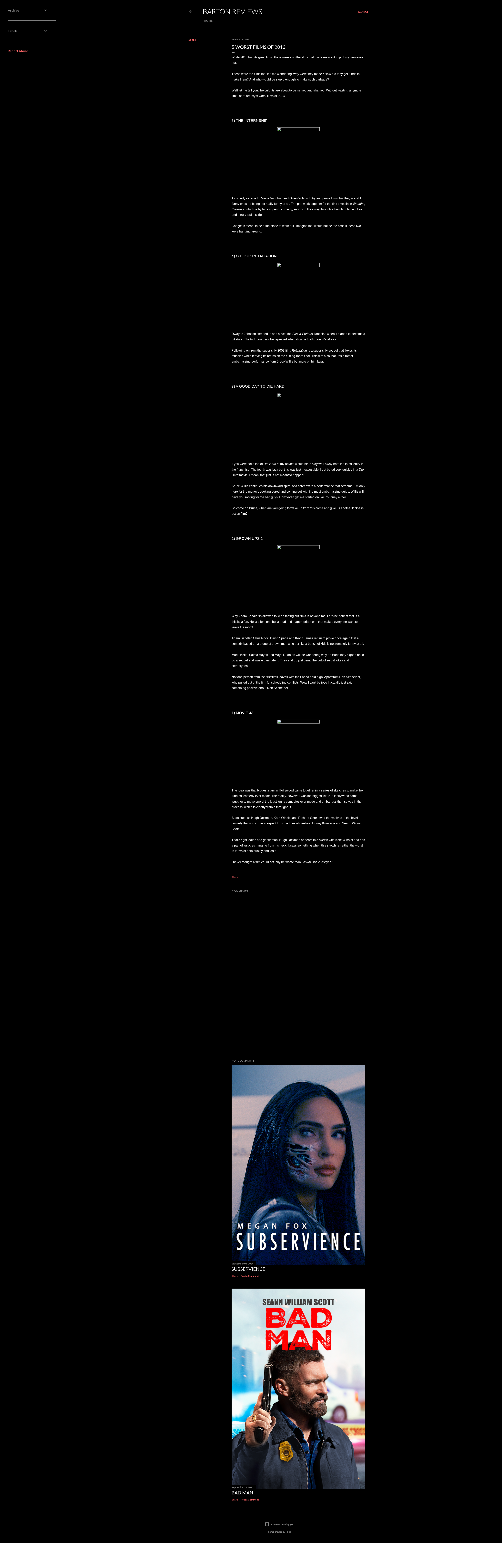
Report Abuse (18, 51)
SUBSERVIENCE (248, 1269)
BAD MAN (242, 1492)
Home (208, 20)
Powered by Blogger (282, 1524)
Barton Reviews (232, 11)
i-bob (288, 1531)
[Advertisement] (298, 1021)
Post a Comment (250, 1275)
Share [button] (192, 39)
